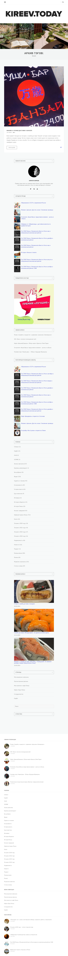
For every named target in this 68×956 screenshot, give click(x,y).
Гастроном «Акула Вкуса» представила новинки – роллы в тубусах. (32, 347)
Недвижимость (43, 35)
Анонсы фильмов (19, 463)
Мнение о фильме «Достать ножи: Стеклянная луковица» (37, 210)
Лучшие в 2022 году (19, 527)
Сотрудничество (18, 694)
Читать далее (12, 147)
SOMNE (16, 459)
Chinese (16, 446)
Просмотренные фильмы (21, 681)
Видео (16, 476)
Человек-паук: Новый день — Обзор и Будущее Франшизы (30, 352)
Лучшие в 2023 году (19, 532)
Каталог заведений (19, 510)
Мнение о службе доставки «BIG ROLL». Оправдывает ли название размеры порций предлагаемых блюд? (32, 662)
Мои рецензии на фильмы (21, 677)
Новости (16, 544)
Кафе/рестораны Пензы (20, 515)
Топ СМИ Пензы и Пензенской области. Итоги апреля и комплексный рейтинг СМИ (31, 942)
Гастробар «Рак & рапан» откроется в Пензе (33, 430)
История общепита (19, 502)
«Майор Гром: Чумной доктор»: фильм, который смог (23, 934)
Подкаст (16, 549)
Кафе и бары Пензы (19, 690)
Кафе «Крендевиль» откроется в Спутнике (33, 416)
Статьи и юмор (18, 566)
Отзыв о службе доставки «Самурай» (24, 604)
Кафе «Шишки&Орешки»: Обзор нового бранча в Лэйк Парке (31, 343)
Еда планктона (18, 493)
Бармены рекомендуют (20, 468)
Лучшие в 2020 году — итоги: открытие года (21, 927)
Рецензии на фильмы (20, 561)
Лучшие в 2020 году (19, 523)
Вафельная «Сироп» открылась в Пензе (20, 949)
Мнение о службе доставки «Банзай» (19, 130)
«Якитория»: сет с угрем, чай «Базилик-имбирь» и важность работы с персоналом (31, 919)
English (16, 451)
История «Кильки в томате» (29, 252)
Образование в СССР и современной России (33, 202)
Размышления (18, 553)
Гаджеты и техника (19, 481)
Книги (7, 34)
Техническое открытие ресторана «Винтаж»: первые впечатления (26, 782)
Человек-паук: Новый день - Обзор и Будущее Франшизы (25, 774)
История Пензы (18, 506)
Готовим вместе (18, 489)
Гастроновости (18, 485)
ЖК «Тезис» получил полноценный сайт (25, 339)
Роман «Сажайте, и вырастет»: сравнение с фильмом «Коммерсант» (15, 40)
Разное (16, 557)
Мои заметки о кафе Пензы (21, 685)
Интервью (17, 498)
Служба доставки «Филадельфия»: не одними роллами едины (31, 632)
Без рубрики (17, 472)
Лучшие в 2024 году (19, 536)
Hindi (15, 455)
